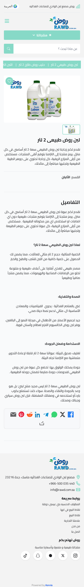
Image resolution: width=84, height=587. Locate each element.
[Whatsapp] (54, 414)
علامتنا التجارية (72, 521)
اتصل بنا (75, 532)
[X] (62, 414)
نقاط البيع (74, 515)
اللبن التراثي (7, 64)
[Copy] (42, 423)
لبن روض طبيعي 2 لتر (66, 64)
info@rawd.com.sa (62, 489)
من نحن (75, 526)
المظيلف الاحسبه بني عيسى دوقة (61, 504)
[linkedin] (38, 414)
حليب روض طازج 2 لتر (33, 64)
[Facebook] (71, 414)
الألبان (66, 177)
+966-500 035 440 (62, 483)
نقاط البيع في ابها (70, 510)
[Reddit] (30, 414)
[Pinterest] (21, 414)
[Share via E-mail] (13, 414)
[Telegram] (46, 414)
